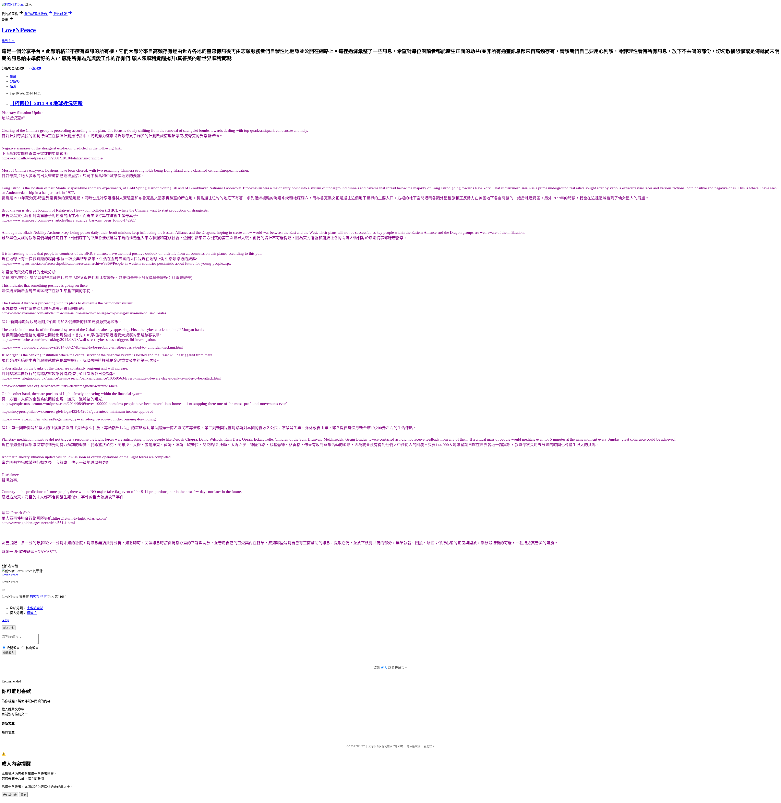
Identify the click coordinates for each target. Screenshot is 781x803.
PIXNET (360, 746)
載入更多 (8, 628)
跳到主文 (8, 41)
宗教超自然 (35, 608)
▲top (5, 620)
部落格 (15, 81)
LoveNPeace (19, 30)
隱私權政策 (413, 746)
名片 (13, 86)
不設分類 (34, 68)
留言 (43, 596)
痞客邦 (34, 596)
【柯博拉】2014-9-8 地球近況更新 (46, 103)
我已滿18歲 (10, 794)
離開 (23, 794)
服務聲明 (429, 746)
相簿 (13, 76)
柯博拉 (32, 613)
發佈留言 (8, 652)
